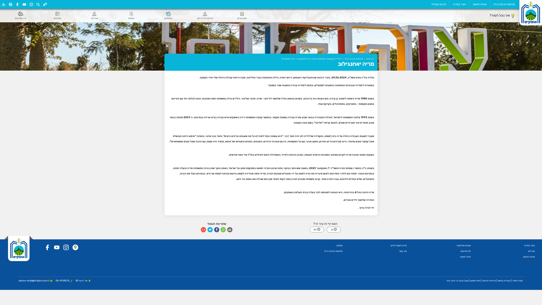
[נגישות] (3, 4)
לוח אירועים (466, 251)
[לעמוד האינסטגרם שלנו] (31, 4)
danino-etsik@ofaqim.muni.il (34, 280)
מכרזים (531, 251)
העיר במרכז (459, 4)
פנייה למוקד (465, 256)
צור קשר (403, 251)
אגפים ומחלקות (464, 245)
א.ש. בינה (450, 280)
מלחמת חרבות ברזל (504, 4)
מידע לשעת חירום (399, 245)
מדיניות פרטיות (488, 280)
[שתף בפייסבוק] (217, 230)
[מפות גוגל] (75, 247)
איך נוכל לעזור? (500, 15)
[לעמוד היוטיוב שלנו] (24, 4)
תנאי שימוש (475, 280)
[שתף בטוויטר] (210, 230)
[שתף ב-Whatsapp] (223, 230)
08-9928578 (62, 280)
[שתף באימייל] (203, 230)
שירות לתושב (480, 4)
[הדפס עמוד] (230, 230)
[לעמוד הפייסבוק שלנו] (17, 4)
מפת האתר (517, 280)
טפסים (339, 245)
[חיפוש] (38, 4)
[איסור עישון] (10, 4)
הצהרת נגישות (504, 280)
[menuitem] (504, 4)
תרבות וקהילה (438, 4)
